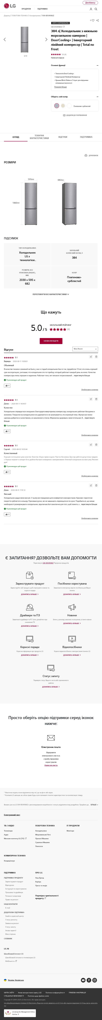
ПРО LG (38, 872)
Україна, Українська (16, 980)
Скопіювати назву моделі (64, 27)
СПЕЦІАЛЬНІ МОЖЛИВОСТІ (14, 996)
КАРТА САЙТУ (9, 992)
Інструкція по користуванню (15, 889)
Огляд (15, 137)
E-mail (7, 908)
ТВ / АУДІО (9, 825)
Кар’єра (38, 882)
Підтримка (86, 137)
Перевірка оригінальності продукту (47, 897)
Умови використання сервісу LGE (30, 992)
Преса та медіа (41, 885)
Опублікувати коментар (89, 389)
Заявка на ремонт (12, 923)
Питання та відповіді (13, 896)
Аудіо (6, 835)
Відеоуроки (9, 885)
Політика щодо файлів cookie (38, 996)
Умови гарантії (10, 930)
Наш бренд (39, 878)
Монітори (70, 831)
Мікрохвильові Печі (43, 835)
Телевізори (8, 831)
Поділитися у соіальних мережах (97, 20)
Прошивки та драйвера (14, 892)
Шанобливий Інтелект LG (13, 954)
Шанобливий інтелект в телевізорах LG (20, 957)
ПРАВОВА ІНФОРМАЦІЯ (77, 992)
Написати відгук (57, 58)
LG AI (6, 948)
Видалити (96, 356)
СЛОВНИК (8, 938)
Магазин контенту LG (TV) (14, 838)
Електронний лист (12, 815)
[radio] (57, 106)
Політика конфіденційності (55, 992)
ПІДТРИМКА (10, 872)
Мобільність (9, 961)
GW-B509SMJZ (48, 563)
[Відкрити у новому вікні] (83, 980)
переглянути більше (82, 375)
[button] (25, 39)
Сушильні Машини (42, 842)
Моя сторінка (10, 934)
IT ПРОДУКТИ (73, 825)
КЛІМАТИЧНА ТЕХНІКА (15, 855)
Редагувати (90, 356)
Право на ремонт (11, 899)
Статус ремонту (11, 920)
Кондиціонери (9, 861)
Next (46, 39)
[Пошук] (95, 9)
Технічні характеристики (39, 137)
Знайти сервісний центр (14, 916)
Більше (93, 805)
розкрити (97, 65)
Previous (4, 39)
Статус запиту (10, 927)
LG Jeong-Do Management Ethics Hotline (23, 1013)
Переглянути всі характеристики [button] (50, 294)
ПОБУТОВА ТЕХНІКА (45, 825)
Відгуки (62, 137)
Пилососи (39, 846)
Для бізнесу (90, 2)
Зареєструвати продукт (14, 881)
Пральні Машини (41, 838)
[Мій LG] (91, 9)
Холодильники (41, 831)
